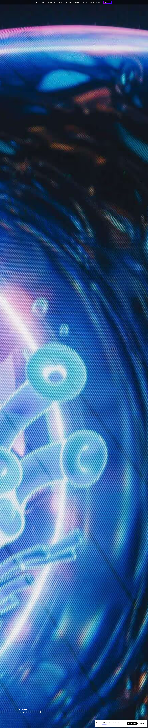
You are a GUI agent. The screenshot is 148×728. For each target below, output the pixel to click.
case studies (93, 2)
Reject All (142, 723)
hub (99, 2)
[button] (52, 2)
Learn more (104, 724)
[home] (40, 2)
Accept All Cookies (132, 723)
